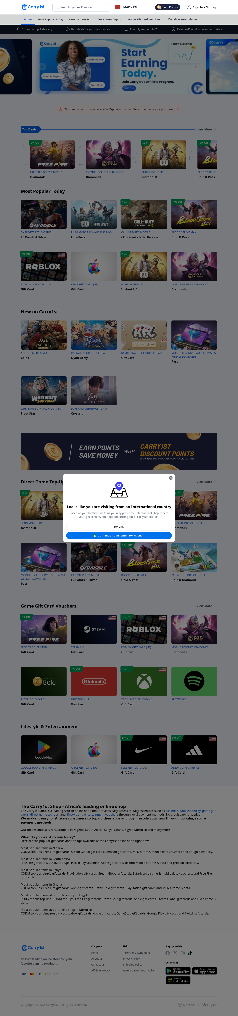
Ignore (119, 526)
